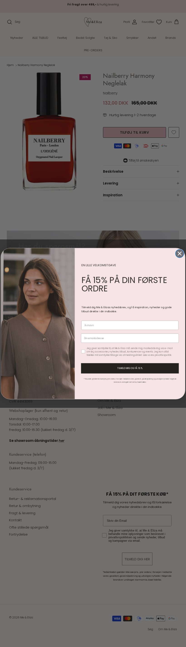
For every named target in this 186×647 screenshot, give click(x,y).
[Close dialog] (180, 253)
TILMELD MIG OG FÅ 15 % (129, 368)
